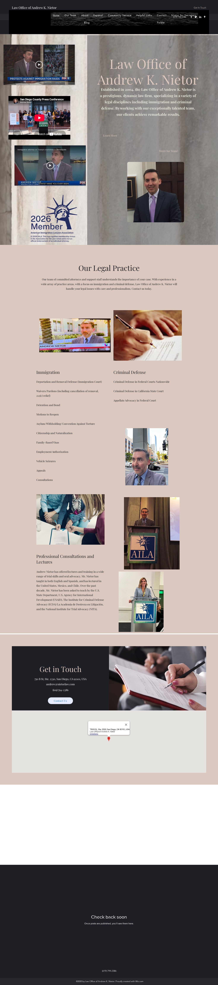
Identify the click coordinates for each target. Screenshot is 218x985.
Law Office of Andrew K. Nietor (34, 7)
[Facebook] (191, 16)
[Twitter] (195, 16)
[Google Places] (204, 16)
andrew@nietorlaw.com (60, 684)
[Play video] (39, 64)
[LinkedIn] (200, 16)
